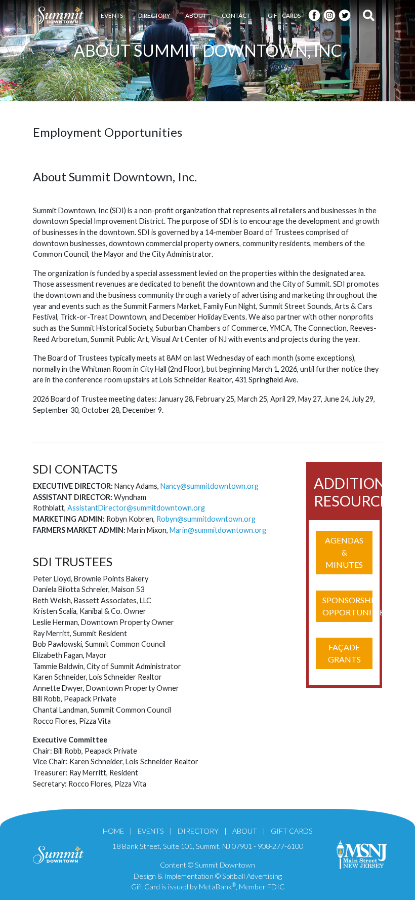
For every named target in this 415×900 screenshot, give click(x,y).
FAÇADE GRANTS (344, 653)
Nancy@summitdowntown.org (209, 486)
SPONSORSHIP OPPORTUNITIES (347, 606)
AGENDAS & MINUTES (344, 552)
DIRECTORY (154, 15)
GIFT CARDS (284, 15)
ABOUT (195, 15)
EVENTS (112, 15)
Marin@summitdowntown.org (218, 530)
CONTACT (236, 15)
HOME (113, 831)
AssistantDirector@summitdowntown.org (136, 507)
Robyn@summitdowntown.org (206, 519)
